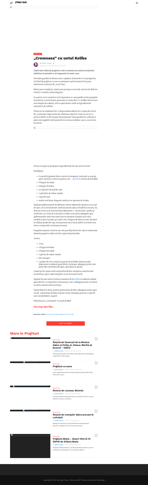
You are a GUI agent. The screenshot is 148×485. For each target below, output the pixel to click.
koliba (48, 314)
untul (77, 179)
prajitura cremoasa (58, 314)
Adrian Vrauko (47, 63)
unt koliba (70, 314)
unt (79, 100)
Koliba (77, 279)
